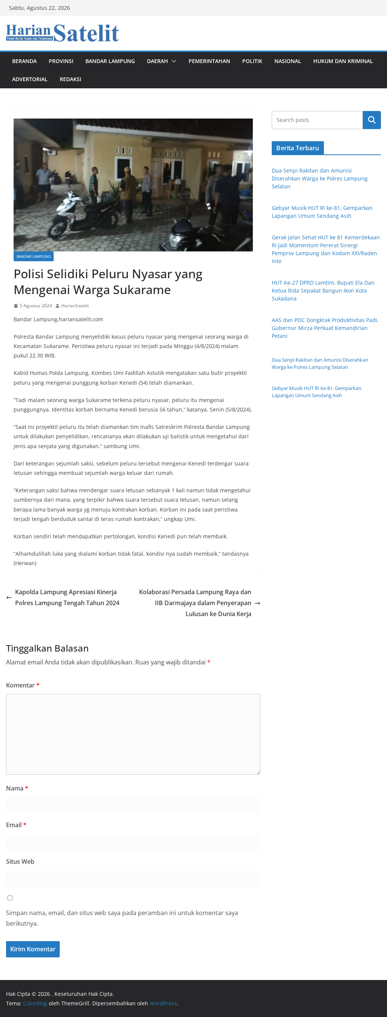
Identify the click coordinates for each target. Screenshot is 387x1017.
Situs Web (20, 861)
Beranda (24, 61)
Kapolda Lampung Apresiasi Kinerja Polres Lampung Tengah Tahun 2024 (67, 597)
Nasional (287, 61)
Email (16, 825)
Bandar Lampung (110, 61)
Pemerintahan (209, 61)
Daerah (157, 61)
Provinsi (61, 61)
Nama (17, 788)
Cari (372, 120)
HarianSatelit (75, 305)
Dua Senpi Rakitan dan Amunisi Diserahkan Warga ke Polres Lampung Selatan (320, 178)
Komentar (23, 685)
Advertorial (30, 79)
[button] (172, 61)
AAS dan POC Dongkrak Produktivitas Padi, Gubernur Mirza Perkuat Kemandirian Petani (325, 327)
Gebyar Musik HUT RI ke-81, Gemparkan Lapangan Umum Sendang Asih (316, 392)
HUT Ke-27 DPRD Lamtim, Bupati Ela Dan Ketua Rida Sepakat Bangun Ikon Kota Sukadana (323, 290)
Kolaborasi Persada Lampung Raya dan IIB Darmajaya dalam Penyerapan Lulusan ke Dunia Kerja (195, 603)
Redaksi (70, 79)
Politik (252, 61)
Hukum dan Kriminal (343, 61)
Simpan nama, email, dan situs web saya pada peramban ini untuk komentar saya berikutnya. (122, 918)
